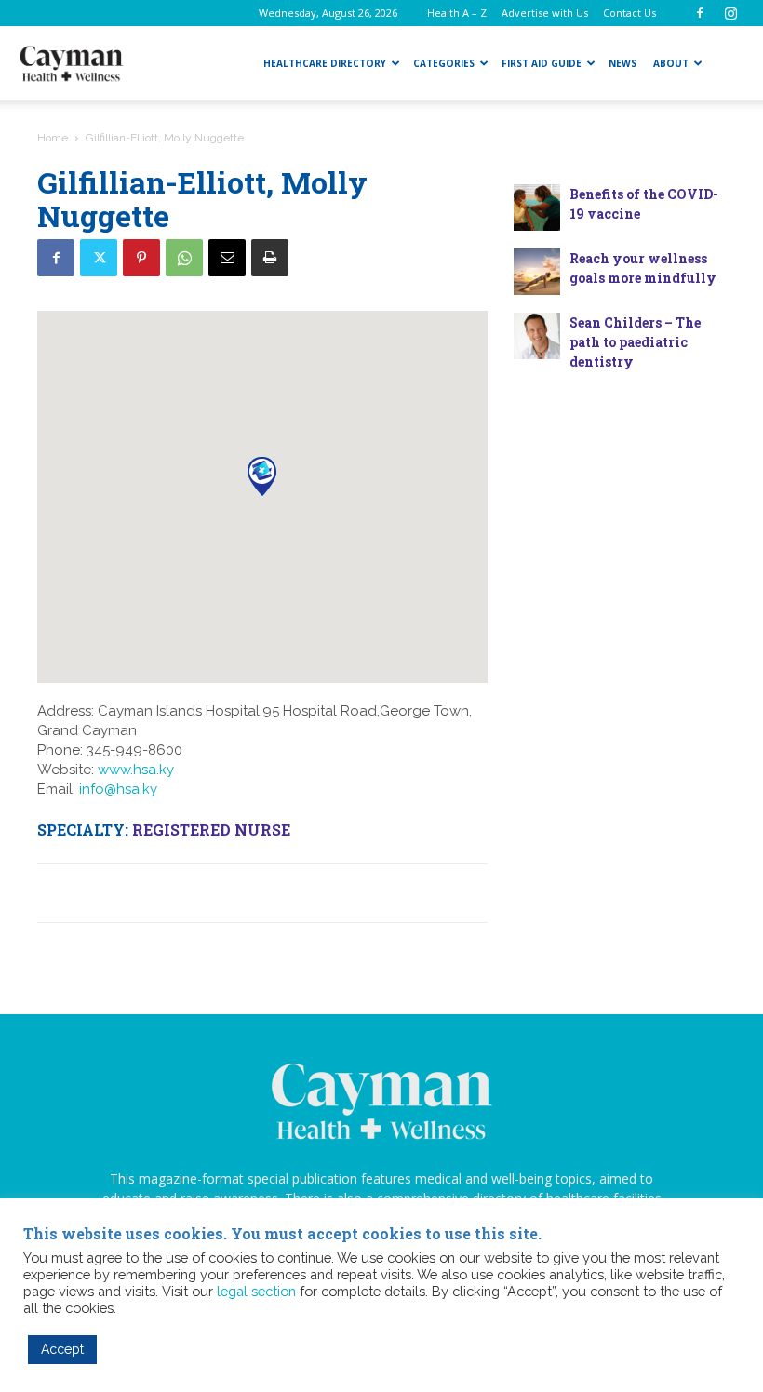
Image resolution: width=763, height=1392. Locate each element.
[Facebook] (700, 13)
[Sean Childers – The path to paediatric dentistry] (537, 336)
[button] (262, 476)
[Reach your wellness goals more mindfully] (537, 271)
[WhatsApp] (184, 257)
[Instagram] (730, 13)
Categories (444, 63)
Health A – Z (457, 13)
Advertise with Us (545, 13)
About (671, 63)
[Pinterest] (141, 257)
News (622, 63)
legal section (256, 1291)
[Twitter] (98, 257)
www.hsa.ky (136, 769)
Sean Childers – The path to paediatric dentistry (635, 342)
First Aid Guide (542, 63)
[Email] (227, 257)
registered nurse (211, 829)
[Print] (269, 257)
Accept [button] (62, 1349)
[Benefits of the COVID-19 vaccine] (537, 207)
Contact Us (629, 13)
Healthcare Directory (324, 63)
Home (52, 137)
